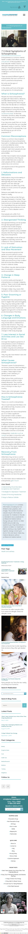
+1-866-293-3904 (14, 803)
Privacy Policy (13, 853)
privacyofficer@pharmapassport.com (14, 930)
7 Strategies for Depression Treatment (13, 492)
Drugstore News (5, 750)
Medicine (3, 765)
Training (3, 769)
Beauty (3, 746)
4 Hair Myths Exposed (13, 886)
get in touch (15, 481)
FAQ (13, 848)
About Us (13, 843)
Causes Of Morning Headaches (11, 494)
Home (4, 26)
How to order (13, 826)
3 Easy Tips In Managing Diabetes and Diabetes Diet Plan (13, 875)
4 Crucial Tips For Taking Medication (13, 883)
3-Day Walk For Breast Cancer (13, 881)
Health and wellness (7, 551)
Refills (13, 829)
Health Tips (4, 757)
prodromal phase (7, 113)
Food (2, 754)
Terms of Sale (13, 856)
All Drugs (13, 824)
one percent (5, 62)
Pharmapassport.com (10, 505)
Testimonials (13, 834)
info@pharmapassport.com (14, 799)
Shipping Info (13, 831)
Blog (13, 851)
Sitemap (13, 861)
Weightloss (4, 772)
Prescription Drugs (13, 819)
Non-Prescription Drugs (13, 821)
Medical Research (7, 545)
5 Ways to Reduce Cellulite (9, 497)
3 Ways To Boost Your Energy (9, 733)
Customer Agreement (13, 858)
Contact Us (13, 846)
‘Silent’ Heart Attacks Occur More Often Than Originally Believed (13, 871)
